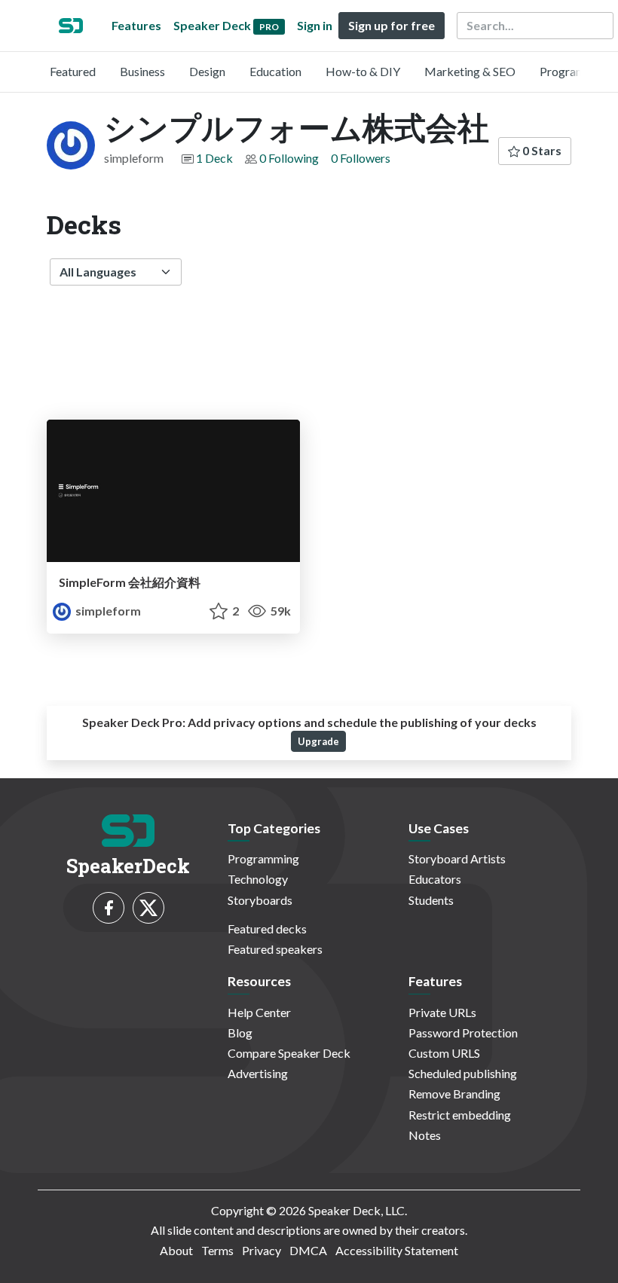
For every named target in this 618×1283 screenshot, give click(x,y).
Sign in (314, 25)
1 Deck (214, 158)
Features (136, 25)
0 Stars (540, 150)
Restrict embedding (459, 1114)
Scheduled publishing (462, 1073)
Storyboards (260, 900)
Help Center (259, 1012)
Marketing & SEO (470, 71)
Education (275, 71)
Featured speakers (275, 949)
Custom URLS (444, 1053)
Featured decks (267, 928)
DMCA (308, 1250)
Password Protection (463, 1032)
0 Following (289, 158)
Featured (73, 71)
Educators (434, 879)
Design (207, 71)
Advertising (258, 1073)
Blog (240, 1032)
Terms (217, 1250)
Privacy (261, 1250)
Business (142, 71)
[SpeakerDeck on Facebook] (108, 908)
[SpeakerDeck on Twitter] (148, 908)
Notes (424, 1135)
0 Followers (360, 158)
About (176, 1250)
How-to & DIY (363, 71)
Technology (258, 879)
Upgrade (318, 741)
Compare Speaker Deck (289, 1053)
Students (431, 900)
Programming (575, 71)
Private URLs (442, 1012)
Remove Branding (454, 1093)
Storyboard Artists (457, 858)
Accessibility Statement (396, 1250)
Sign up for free (391, 25)
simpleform (107, 610)
